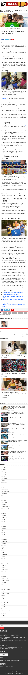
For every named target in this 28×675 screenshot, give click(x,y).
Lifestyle (4, 554)
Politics (4, 576)
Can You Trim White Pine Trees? (9, 332)
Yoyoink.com (13, 106)
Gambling (4, 524)
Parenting (4, 571)
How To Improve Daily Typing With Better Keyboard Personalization (17, 452)
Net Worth (5, 569)
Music (3, 567)
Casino (4, 485)
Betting (4, 474)
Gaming (4, 526)
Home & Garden (6, 537)
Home (2, 10)
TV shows (4, 608)
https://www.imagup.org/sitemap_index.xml (11, 660)
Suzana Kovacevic (6, 36)
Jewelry (4, 545)
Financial (4, 517)
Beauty (4, 472)
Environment (8, 10)
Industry (4, 541)
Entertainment (6, 506)
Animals (4, 469)
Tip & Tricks (5, 602)
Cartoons (4, 482)
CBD (3, 487)
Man (3, 556)
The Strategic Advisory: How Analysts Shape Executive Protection (17, 418)
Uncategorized (6, 611)
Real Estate (5, 578)
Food (3, 519)
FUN (3, 522)
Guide (3, 532)
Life (3, 552)
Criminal (4, 493)
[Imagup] (14, 3)
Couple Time (5, 491)
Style (3, 598)
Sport (3, 595)
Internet (4, 543)
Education (4, 504)
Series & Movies (6, 589)
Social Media (5, 593)
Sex (3, 591)
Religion (4, 582)
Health (4, 535)
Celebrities (5, 489)
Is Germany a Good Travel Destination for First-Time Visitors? (17, 441)
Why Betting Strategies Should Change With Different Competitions (17, 435)
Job (3, 548)
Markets (4, 561)
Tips (3, 604)
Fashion (4, 515)
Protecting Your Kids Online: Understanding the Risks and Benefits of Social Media (13, 394)
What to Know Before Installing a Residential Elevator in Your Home (16, 424)
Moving (4, 565)
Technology (5, 600)
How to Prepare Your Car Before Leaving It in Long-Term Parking (16, 413)
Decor (3, 498)
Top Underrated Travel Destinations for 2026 (17, 446)
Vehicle (4, 613)
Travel (4, 606)
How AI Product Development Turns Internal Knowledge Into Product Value (17, 430)
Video (3, 615)
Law (3, 550)
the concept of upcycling (20, 125)
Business (4, 478)
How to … (4, 539)
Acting (4, 467)
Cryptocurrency (6, 495)
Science (4, 587)
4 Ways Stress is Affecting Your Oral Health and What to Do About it (18, 335)
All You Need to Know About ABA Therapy (13, 356)
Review (4, 585)
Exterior (4, 513)
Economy (4, 502)
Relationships (5, 580)
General (4, 528)
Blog (3, 476)
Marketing (4, 558)
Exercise (4, 511)
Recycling (7, 314)
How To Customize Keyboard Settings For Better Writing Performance (17, 457)
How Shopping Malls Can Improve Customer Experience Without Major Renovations (17, 407)
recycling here (4, 98)
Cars (3, 480)
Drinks (4, 500)
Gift (3, 530)
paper (2, 314)
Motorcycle (5, 563)
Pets (3, 574)
